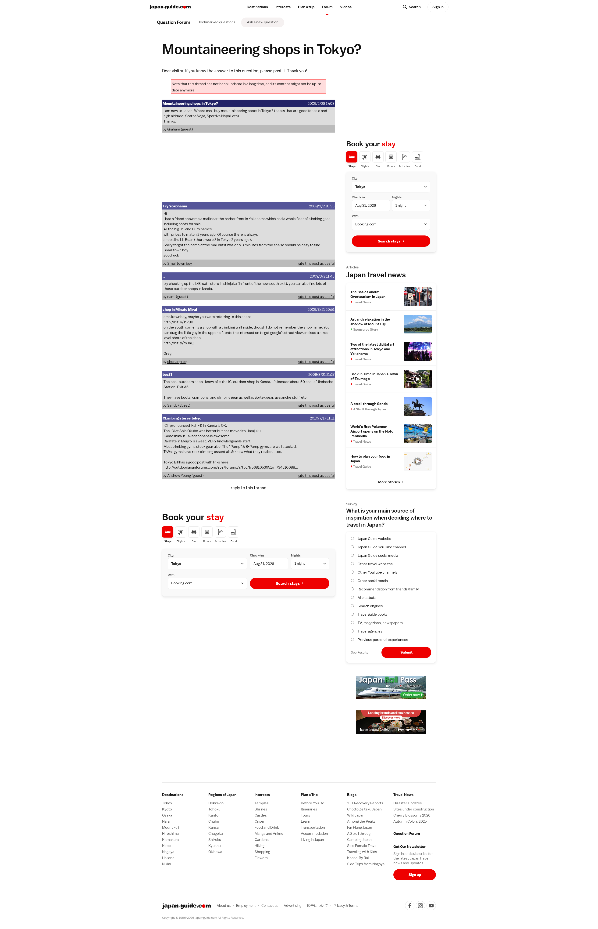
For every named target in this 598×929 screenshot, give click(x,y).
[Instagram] (420, 905)
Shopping (262, 852)
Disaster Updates (407, 803)
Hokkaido (216, 803)
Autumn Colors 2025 (410, 821)
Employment (246, 905)
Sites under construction (413, 809)
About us (224, 905)
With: (171, 575)
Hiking (259, 846)
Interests (283, 7)
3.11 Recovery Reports (365, 803)
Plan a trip (306, 7)
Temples (262, 803)
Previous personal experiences (383, 639)
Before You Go (312, 803)
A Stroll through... (361, 833)
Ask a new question (262, 22)
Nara (166, 821)
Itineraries (309, 809)
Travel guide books (372, 614)
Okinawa (215, 852)
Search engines (370, 606)
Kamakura (170, 840)
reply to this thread (248, 487)
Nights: (296, 555)
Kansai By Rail (358, 858)
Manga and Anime (269, 833)
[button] (229, 795)
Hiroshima (170, 833)
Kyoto (167, 809)
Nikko (166, 864)
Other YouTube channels (377, 572)
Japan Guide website (374, 538)
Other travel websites (375, 564)
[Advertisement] (249, 167)
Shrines (261, 809)
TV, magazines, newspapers (380, 623)
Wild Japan (355, 815)
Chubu (213, 821)
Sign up (415, 874)
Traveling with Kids (362, 852)
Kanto (213, 815)
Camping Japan (359, 840)
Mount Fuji (170, 827)
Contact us (269, 905)
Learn (305, 821)
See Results (359, 652)
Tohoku (214, 809)
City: (171, 555)
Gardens (262, 840)
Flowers (261, 858)
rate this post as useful (316, 263)
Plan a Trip (309, 794)
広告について (317, 905)
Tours (305, 815)
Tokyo (167, 803)
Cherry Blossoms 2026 (411, 815)
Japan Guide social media (378, 555)
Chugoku (215, 833)
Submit (406, 652)
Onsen (260, 821)
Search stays (288, 583)
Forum (327, 7)
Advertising (292, 905)
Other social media (373, 580)
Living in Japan (312, 840)
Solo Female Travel (362, 846)
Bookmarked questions (216, 22)
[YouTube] (431, 905)
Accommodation (314, 833)
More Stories (389, 482)
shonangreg (177, 361)
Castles (261, 815)
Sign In (438, 7)
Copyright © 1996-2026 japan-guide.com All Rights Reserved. (203, 918)
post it (279, 70)
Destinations (257, 7)
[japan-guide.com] (170, 7)
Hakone (168, 858)
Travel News (403, 794)
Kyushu (214, 846)
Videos (346, 7)
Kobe (166, 846)
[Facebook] (409, 905)
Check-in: (257, 555)
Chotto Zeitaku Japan (364, 809)
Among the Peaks (361, 821)
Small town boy (179, 263)
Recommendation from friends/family (388, 589)
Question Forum (406, 833)
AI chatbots (367, 597)
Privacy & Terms (346, 905)
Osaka (167, 815)
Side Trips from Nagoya (365, 864)
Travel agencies (370, 631)
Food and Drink (267, 827)
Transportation (313, 827)
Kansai (213, 827)
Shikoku (214, 840)
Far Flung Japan (359, 827)
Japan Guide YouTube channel (382, 547)
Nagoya (168, 852)
